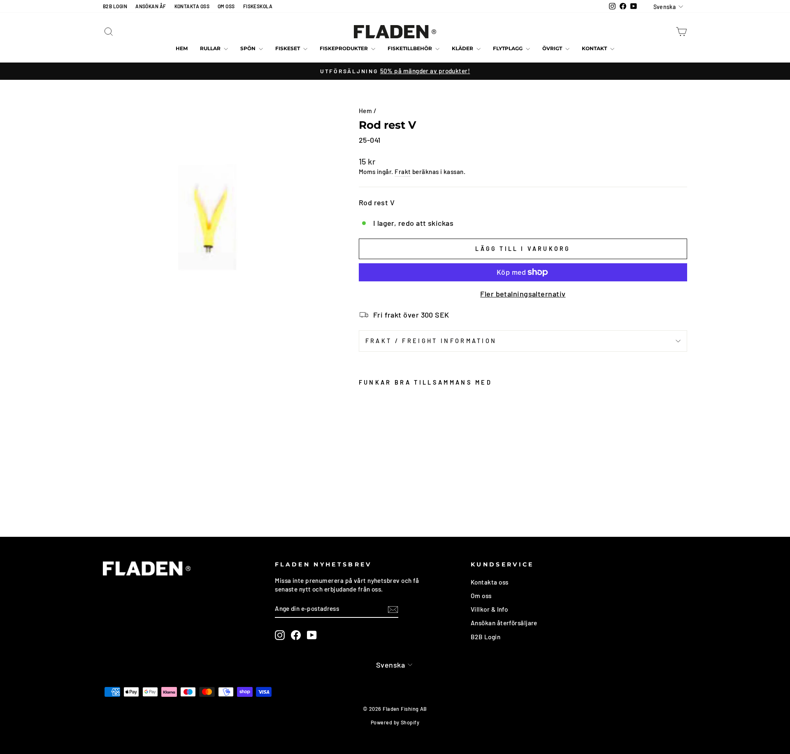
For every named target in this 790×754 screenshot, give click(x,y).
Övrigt (552, 48)
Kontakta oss (489, 582)
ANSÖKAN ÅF (150, 6)
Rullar (211, 48)
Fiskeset (288, 48)
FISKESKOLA (258, 6)
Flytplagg (508, 48)
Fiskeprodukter (344, 48)
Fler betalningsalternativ (522, 293)
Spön (248, 48)
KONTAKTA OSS (191, 6)
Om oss (481, 595)
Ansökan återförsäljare (504, 622)
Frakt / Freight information (431, 340)
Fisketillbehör (410, 48)
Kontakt (595, 48)
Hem (182, 48)
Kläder (463, 48)
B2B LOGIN (115, 6)
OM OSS (226, 6)
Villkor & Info (489, 609)
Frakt (403, 171)
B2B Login (485, 636)
